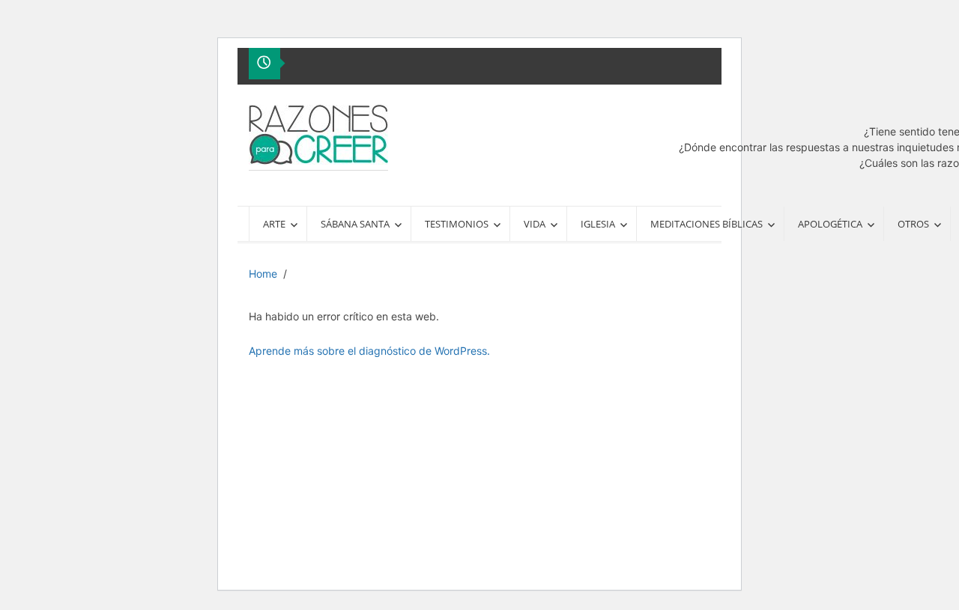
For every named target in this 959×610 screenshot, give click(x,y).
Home (263, 273)
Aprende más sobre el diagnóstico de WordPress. (369, 350)
